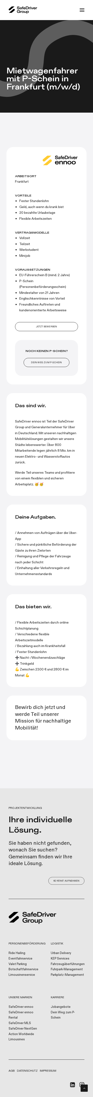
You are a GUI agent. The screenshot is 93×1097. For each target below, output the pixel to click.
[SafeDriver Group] (23, 10)
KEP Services (60, 958)
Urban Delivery (61, 953)
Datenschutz (27, 1071)
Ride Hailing (17, 953)
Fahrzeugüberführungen (68, 964)
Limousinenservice (22, 975)
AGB (12, 1071)
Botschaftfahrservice (23, 969)
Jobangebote (61, 1007)
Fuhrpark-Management (67, 969)
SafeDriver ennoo (21, 1007)
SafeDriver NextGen (23, 1028)
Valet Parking (18, 964)
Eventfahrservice (20, 958)
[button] (82, 10)
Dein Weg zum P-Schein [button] (46, 362)
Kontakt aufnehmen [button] (66, 881)
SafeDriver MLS (20, 1023)
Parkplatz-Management (67, 975)
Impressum (48, 1071)
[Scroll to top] (84, 1087)
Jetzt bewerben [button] (46, 326)
